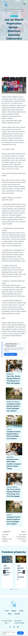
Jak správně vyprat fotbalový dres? (7, 570)
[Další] (24, 572)
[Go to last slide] (4, 572)
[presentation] (7, 559)
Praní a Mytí (14, 16)
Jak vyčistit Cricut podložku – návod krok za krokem (21, 536)
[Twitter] (14, 626)
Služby (13, 611)
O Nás (21, 611)
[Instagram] (17, 626)
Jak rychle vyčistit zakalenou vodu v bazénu (7, 536)
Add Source (20, 633)
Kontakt (17, 614)
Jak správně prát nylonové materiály (20, 572)
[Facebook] (10, 626)
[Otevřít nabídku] (24, 3)
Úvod (7, 611)
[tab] (12, 589)
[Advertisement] (14, 61)
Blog (9, 614)
